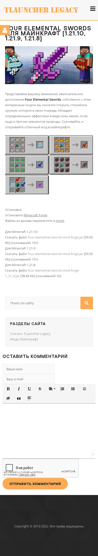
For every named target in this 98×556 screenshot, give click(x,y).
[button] (8, 389)
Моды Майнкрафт (24, 339)
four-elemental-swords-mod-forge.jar (55, 237)
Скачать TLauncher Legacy (30, 333)
